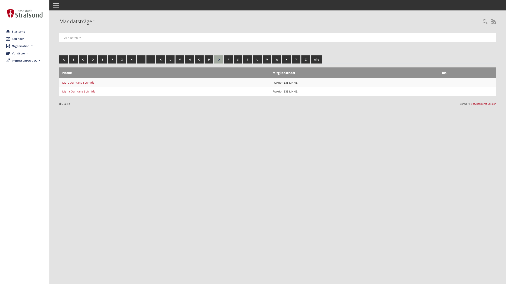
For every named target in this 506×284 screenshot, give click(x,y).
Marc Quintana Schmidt (78, 82)
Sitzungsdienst (483, 104)
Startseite (18, 31)
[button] (24, 46)
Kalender (18, 39)
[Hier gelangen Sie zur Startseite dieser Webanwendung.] (24, 13)
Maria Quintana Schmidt (78, 91)
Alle (316, 59)
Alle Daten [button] (71, 38)
